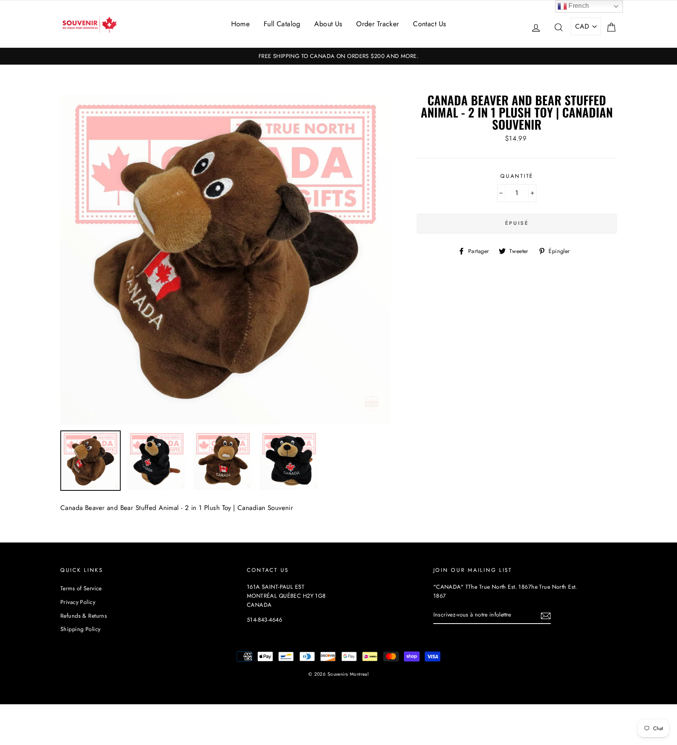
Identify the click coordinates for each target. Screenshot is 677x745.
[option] (338, 56)
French (578, 5)
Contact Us (429, 24)
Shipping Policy (80, 629)
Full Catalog (282, 24)
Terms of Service (81, 588)
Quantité (516, 176)
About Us (328, 24)
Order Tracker (377, 24)
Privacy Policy (77, 602)
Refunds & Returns (83, 616)
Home (240, 24)
